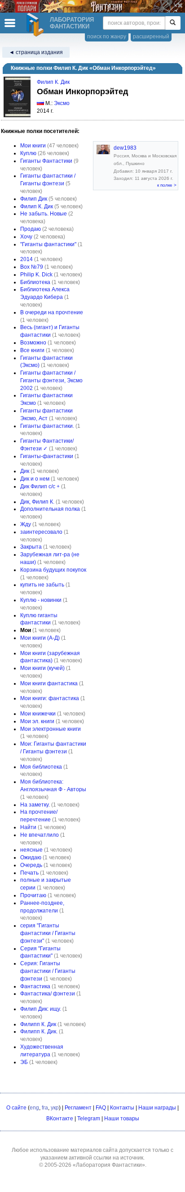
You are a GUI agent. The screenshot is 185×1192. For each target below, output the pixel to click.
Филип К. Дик (53, 82)
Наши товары (121, 1118)
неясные (31, 850)
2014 (26, 259)
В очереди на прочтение (51, 312)
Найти (28, 827)
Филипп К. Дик (38, 1024)
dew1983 (125, 148)
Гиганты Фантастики (46, 161)
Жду (25, 524)
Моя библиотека (41, 767)
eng (34, 1108)
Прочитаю (33, 895)
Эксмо (62, 103)
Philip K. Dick (36, 274)
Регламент (78, 1108)
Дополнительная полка (50, 509)
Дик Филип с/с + (40, 486)
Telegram (88, 1118)
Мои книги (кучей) (42, 668)
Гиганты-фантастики (46, 456)
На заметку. (35, 805)
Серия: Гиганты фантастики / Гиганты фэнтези (47, 971)
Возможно (33, 342)
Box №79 (31, 267)
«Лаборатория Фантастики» (109, 1165)
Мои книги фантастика (49, 683)
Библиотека (35, 282)
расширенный (151, 36)
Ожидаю (30, 857)
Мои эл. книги (37, 721)
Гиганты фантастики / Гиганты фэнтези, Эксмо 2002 (51, 380)
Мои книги (33, 145)
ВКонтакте (59, 1118)
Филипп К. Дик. (38, 1031)
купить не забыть (42, 585)
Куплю (28, 153)
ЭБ (24, 1062)
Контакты (122, 1108)
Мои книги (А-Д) (40, 638)
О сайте (16, 1108)
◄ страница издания (36, 52)
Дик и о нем (34, 479)
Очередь (31, 865)
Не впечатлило (39, 835)
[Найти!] (173, 23)
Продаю (30, 229)
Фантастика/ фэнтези (47, 993)
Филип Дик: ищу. (40, 1009)
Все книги (32, 350)
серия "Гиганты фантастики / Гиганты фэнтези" (47, 933)
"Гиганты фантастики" (48, 244)
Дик (24, 471)
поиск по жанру (106, 36)
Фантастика (35, 986)
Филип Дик (33, 199)
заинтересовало (41, 532)
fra (45, 1108)
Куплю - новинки (41, 600)
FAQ (101, 1108)
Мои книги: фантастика (49, 698)
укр (55, 1108)
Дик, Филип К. (37, 502)
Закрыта (31, 547)
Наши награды (157, 1108)
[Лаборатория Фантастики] (36, 25)
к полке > (166, 185)
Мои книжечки (38, 714)
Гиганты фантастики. (47, 426)
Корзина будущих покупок (53, 570)
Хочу (26, 237)
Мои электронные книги (50, 729)
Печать (29, 873)
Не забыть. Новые (43, 214)
